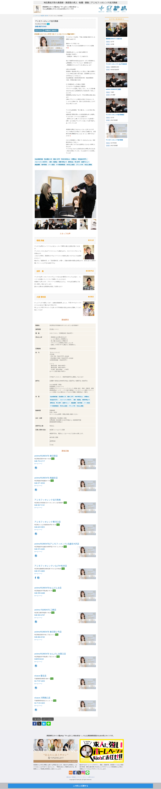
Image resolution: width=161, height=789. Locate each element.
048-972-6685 (39, 549)
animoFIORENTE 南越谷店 (46, 477)
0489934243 (39, 659)
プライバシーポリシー (82, 777)
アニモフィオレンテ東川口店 (47, 521)
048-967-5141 (40, 26)
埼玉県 (42, 15)
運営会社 (69, 777)
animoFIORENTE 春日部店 (46, 455)
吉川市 (46, 15)
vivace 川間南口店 (42, 697)
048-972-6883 (39, 571)
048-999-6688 (39, 593)
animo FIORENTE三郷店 (113, 89)
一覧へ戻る (36, 719)
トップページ (36, 15)
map (52, 459)
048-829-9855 (39, 527)
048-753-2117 (39, 461)
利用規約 (74, 777)
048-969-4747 (39, 615)
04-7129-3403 (39, 703)
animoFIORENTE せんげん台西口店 (50, 653)
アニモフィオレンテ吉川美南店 (115, 114)
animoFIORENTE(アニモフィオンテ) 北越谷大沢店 (56, 543)
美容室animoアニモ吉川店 (114, 39)
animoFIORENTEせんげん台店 (47, 587)
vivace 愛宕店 (40, 675)
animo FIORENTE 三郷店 (45, 609)
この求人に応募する (80, 786)
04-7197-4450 (39, 681)
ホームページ (38, 463)
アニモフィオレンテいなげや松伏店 (50, 565)
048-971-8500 (39, 483)
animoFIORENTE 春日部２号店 (48, 631)
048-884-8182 (39, 637)
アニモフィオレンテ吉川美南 (47, 499)
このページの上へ (47, 719)
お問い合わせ (91, 777)
